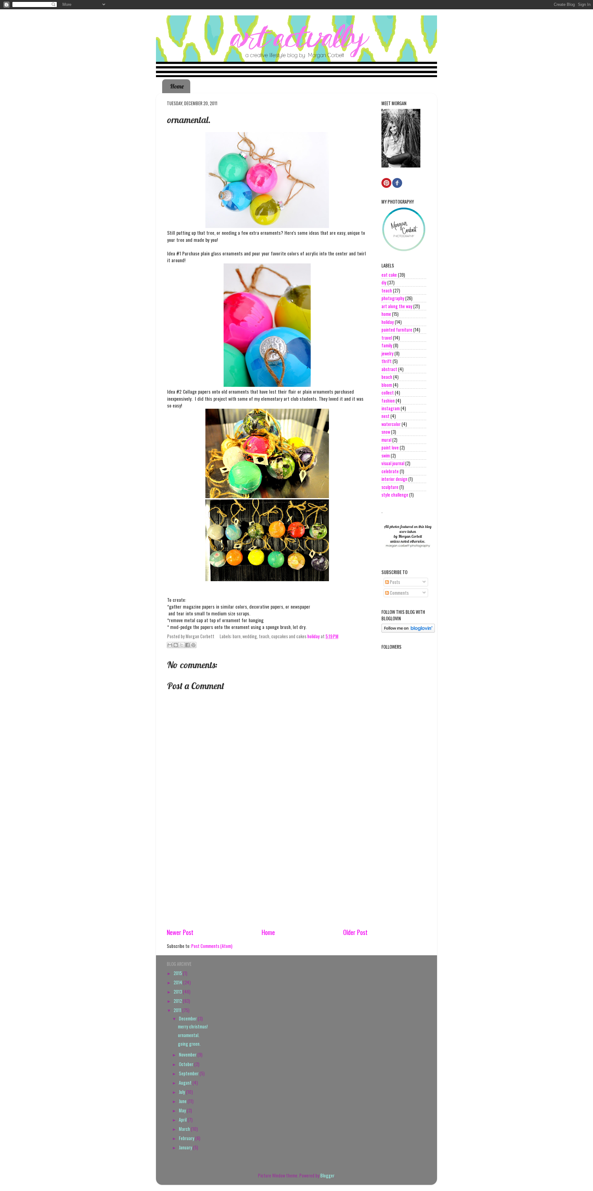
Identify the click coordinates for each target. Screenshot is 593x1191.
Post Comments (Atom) (211, 946)
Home (177, 86)
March (185, 1129)
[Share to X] (182, 645)
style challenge (394, 494)
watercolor (391, 424)
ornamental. (188, 1035)
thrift (386, 361)
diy (383, 282)
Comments (399, 592)
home (386, 314)
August (185, 1082)
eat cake (389, 274)
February (187, 1138)
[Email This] (170, 645)
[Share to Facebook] (187, 645)
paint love (390, 447)
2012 (178, 1001)
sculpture (389, 487)
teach (386, 290)
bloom (386, 385)
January (186, 1147)
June (183, 1101)
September (189, 1073)
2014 (178, 982)
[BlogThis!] (176, 645)
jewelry (387, 353)
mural (386, 439)
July (182, 1092)
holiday (313, 636)
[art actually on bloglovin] (408, 630)
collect (387, 392)
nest (385, 416)
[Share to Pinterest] (193, 645)
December (188, 1018)
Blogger (327, 1175)
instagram (390, 408)
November (188, 1054)
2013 (178, 991)
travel (386, 337)
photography (392, 298)
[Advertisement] (267, 880)
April (183, 1119)
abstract (389, 369)
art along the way (396, 306)
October (186, 1064)
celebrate (390, 471)
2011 (178, 1010)
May (183, 1110)
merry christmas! (193, 1026)
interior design (394, 479)
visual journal (392, 463)
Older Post (355, 932)
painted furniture (396, 329)
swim (385, 455)
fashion (388, 400)
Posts (394, 582)
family (386, 345)
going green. (189, 1043)
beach (386, 377)
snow (385, 431)
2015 (178, 973)
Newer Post (180, 932)
